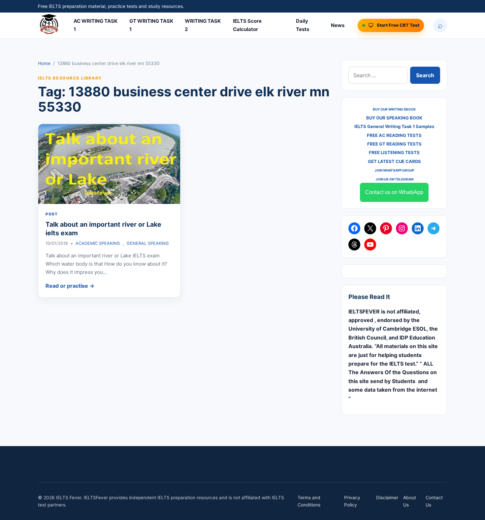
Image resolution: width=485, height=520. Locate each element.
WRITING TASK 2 (203, 25)
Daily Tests (302, 25)
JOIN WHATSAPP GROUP (394, 170)
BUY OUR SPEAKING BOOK (394, 117)
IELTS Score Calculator (247, 25)
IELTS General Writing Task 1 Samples (394, 126)
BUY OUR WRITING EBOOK (394, 109)
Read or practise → (70, 285)
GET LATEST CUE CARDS (394, 161)
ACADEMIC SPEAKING (98, 243)
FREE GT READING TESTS (394, 143)
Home (44, 63)
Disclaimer (387, 497)
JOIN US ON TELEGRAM (394, 179)
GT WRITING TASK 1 (151, 25)
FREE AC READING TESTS (394, 135)
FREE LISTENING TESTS (394, 152)
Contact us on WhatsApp (394, 192)
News (337, 25)
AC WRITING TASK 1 (95, 25)
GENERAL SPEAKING (148, 243)
